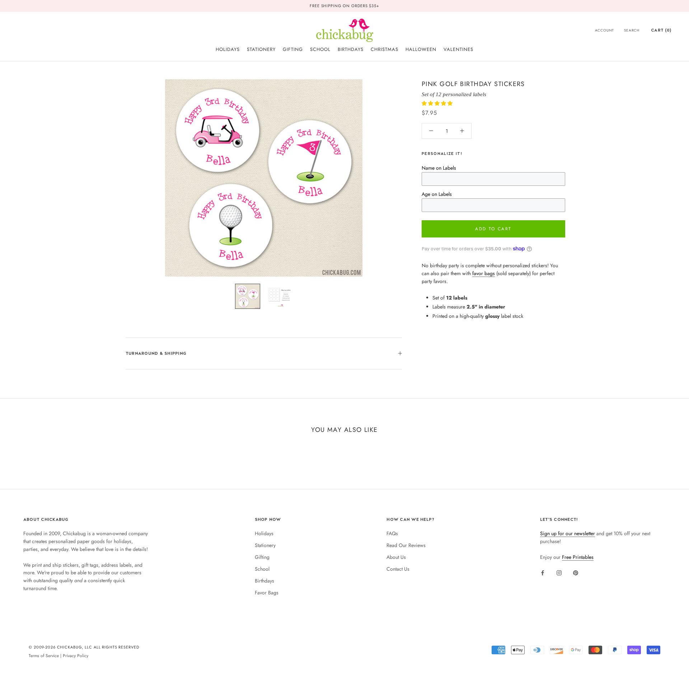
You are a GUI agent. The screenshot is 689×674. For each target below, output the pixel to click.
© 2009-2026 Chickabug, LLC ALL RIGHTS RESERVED (84, 647)
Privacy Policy (75, 655)
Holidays (264, 533)
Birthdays (264, 580)
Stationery (265, 545)
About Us (396, 557)
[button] (438, 103)
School (262, 568)
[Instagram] (559, 572)
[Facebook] (542, 572)
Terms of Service (44, 655)
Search (631, 30)
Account (604, 30)
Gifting (262, 557)
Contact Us (397, 568)
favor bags (483, 273)
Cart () (661, 30)
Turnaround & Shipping (156, 353)
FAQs (392, 533)
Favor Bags (266, 592)
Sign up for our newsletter (567, 533)
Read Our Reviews (406, 545)
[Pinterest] (575, 572)
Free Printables (578, 557)
